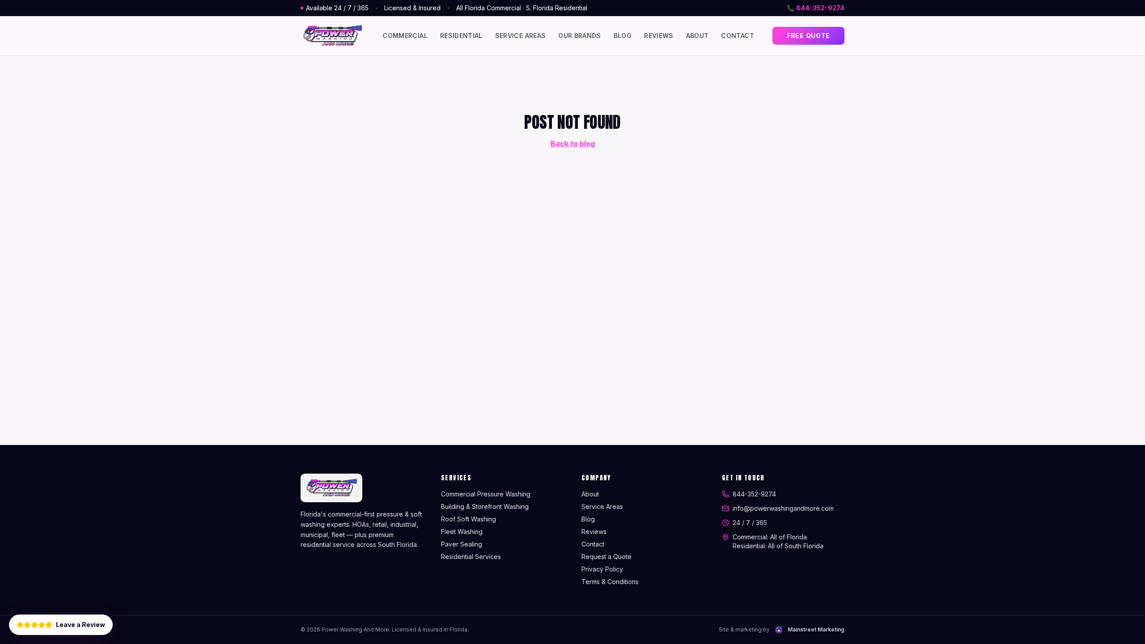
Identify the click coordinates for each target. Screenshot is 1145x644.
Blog (623, 35)
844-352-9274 (754, 494)
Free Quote (808, 35)
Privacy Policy (602, 569)
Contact (737, 35)
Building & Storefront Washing (485, 506)
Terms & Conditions (610, 581)
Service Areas (520, 35)
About (697, 35)
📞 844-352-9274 (815, 8)
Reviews (658, 35)
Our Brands (579, 35)
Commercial (405, 35)
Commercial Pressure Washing (485, 494)
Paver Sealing (461, 544)
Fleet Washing (462, 531)
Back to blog (573, 143)
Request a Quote (606, 556)
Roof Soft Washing (468, 519)
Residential (461, 35)
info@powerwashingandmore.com (783, 508)
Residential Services (471, 556)
